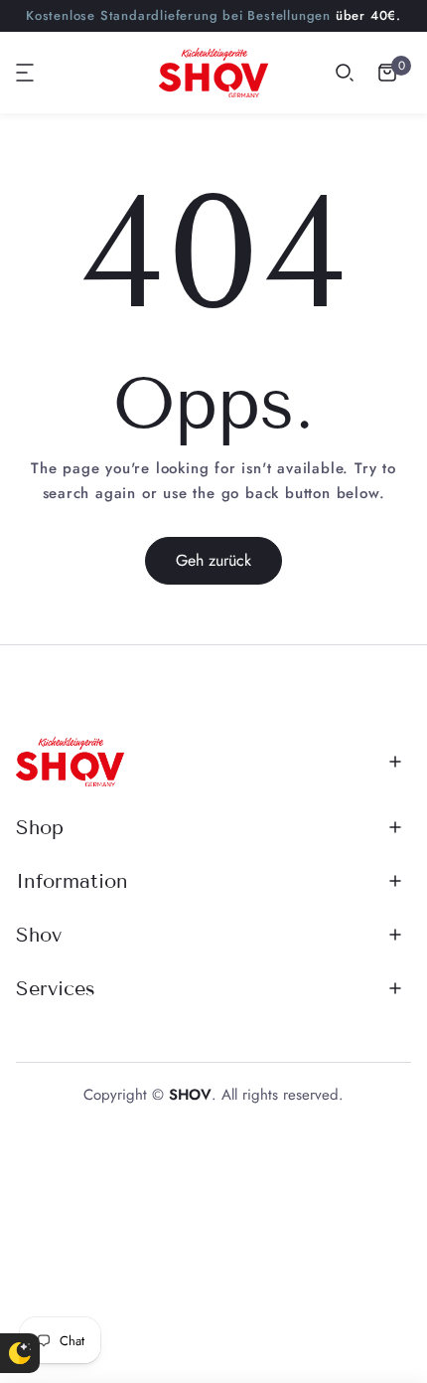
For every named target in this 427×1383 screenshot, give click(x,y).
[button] (26, 73)
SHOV (190, 1095)
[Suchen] (345, 73)
